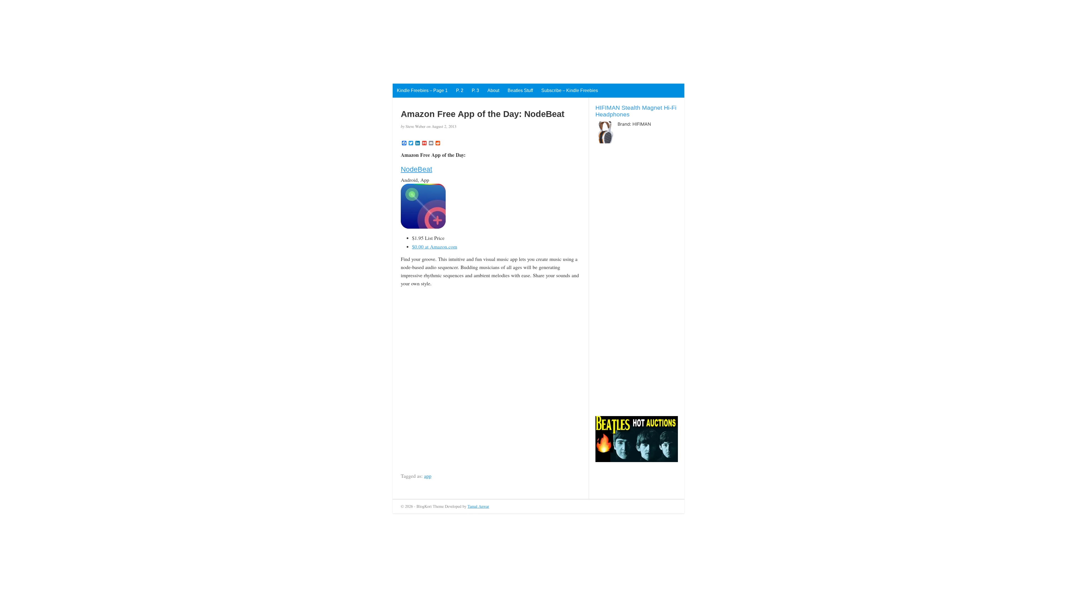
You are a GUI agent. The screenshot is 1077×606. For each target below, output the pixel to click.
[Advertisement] (168, 39)
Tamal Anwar (478, 506)
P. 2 (459, 90)
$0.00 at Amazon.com (434, 246)
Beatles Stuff (520, 90)
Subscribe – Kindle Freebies (569, 90)
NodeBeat (416, 169)
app (427, 475)
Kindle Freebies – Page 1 (422, 90)
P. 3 (475, 90)
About (493, 90)
